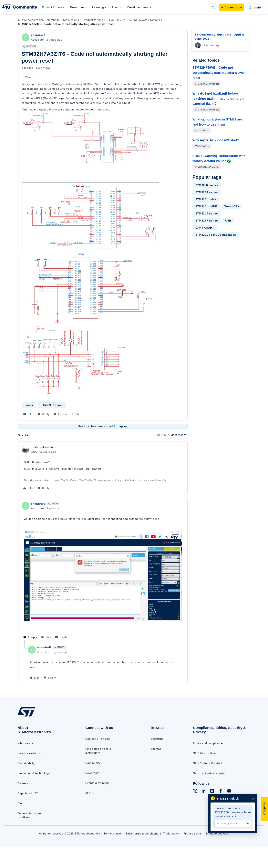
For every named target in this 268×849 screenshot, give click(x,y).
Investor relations (29, 753)
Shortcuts (157, 738)
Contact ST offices (97, 738)
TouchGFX (231, 206)
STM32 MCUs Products (144, 19)
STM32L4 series (206, 213)
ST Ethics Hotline (204, 753)
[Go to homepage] (44, 716)
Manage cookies (217, 833)
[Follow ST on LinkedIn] (203, 791)
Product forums (93, 19)
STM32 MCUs (116, 19)
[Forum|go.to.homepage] (19, 7)
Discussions (71, 19)
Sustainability (26, 763)
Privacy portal (192, 833)
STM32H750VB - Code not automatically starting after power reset (218, 72)
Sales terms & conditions (142, 833)
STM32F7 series (206, 220)
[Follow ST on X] (195, 791)
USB (228, 220)
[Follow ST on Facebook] (220, 791)
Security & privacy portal (209, 773)
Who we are (26, 743)
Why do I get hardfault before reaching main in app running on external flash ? (218, 98)
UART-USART (204, 227)
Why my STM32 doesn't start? (215, 140)
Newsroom (92, 772)
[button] (231, 7)
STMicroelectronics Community (38, 19)
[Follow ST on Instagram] (212, 791)
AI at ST (90, 792)
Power (29, 405)
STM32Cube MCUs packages (215, 234)
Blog (21, 803)
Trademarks (171, 833)
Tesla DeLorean (42, 447)
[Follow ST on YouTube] (229, 791)
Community (92, 762)
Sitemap (156, 748)
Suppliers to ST (28, 793)
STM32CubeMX (206, 199)
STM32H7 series (52, 405)
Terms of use (112, 833)
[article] (103, 468)
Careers (23, 783)
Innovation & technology (34, 773)
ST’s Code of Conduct (207, 763)
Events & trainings (97, 782)
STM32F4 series (206, 192)
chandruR (38, 34)
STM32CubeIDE (206, 206)
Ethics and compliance (208, 743)
